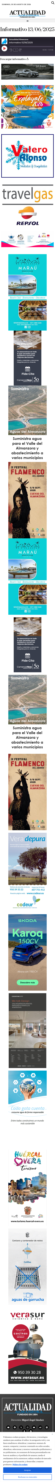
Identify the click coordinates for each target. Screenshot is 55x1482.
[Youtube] (34, 1427)
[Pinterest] (31, 1431)
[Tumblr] (24, 1431)
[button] (27, 21)
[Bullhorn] (40, 1427)
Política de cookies (20, 1464)
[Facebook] (15, 1427)
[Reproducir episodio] (4, 48)
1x (15, 50)
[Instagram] (27, 1427)
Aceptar (27, 1470)
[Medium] (47, 1427)
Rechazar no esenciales (27, 1477)
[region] (27, 1457)
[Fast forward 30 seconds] (21, 50)
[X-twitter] (21, 1427)
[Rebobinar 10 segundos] (11, 50)
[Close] (52, 1434)
